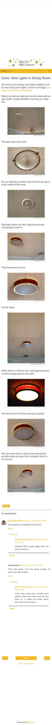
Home (26, 658)
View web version (26, 663)
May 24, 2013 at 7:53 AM (31, 565)
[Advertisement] (26, 30)
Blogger (31, 722)
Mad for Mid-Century (24, 539)
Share (6, 506)
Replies (14, 534)
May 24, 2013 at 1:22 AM (35, 521)
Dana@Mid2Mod (16, 521)
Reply (10, 528)
